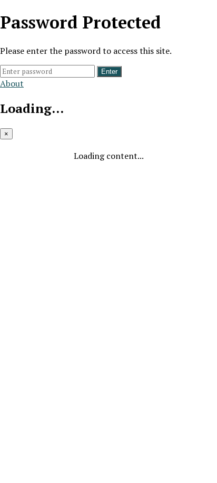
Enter (109, 71)
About (12, 83)
